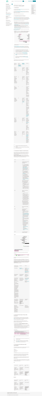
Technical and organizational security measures (8, 25)
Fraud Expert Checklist (8, 7)
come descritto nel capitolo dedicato (27, 116)
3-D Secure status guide (8, 14)
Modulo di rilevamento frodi (8, 8)
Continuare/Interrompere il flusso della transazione (34, 11)
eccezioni (19, 17)
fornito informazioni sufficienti (27, 135)
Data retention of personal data (9, 23)
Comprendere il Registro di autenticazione (33, 9)
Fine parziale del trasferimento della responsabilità (33, 13)
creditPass (7, 10)
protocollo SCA (27, 122)
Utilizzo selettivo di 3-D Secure (8, 13)
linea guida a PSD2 (20, 9)
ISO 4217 (25, 221)
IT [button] (26, 1)
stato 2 (14, 318)
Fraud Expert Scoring (8, 6)
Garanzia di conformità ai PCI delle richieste (8, 17)
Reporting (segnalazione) (16, 29)
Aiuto (24, 1)
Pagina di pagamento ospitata (19, 11)
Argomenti (13, 1)
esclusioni (16, 17)
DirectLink (24, 11)
